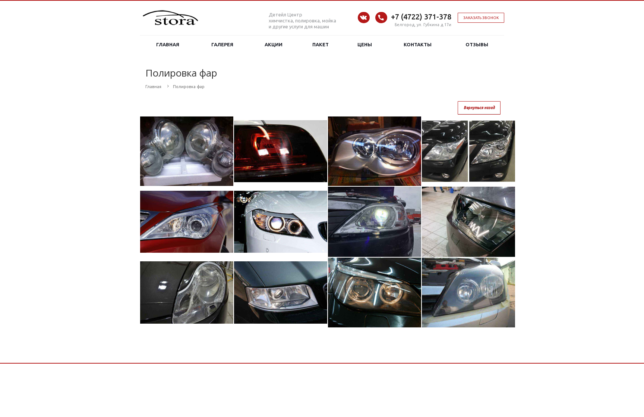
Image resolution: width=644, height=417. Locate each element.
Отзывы (476, 44)
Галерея (222, 44)
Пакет (320, 44)
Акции (273, 44)
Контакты (418, 44)
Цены (364, 44)
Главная (167, 44)
